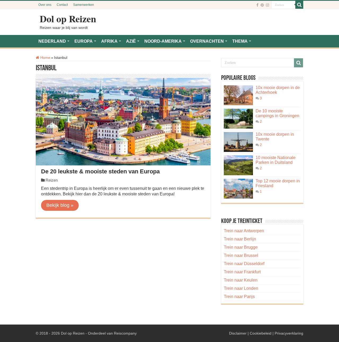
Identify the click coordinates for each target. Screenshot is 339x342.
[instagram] (267, 5)
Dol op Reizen (68, 18)
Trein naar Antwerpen (244, 231)
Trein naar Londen (241, 288)
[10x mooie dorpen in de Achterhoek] (238, 95)
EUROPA (83, 41)
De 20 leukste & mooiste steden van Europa (100, 171)
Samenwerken (83, 5)
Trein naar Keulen (240, 280)
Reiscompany (125, 333)
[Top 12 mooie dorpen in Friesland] (238, 189)
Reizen (52, 180)
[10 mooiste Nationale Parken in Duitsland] (238, 165)
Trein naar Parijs (239, 296)
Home (44, 57)
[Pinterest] (262, 5)
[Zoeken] (299, 5)
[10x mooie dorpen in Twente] (238, 142)
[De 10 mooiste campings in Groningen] (238, 119)
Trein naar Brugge (241, 247)
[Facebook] (257, 5)
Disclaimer (238, 333)
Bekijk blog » (59, 205)
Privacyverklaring (289, 333)
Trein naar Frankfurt (242, 272)
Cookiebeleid (260, 333)
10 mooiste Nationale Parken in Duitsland (276, 160)
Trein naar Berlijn (240, 239)
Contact (62, 5)
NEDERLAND (52, 41)
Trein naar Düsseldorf (244, 263)
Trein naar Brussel (241, 255)
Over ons (44, 5)
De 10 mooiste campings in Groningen (277, 113)
